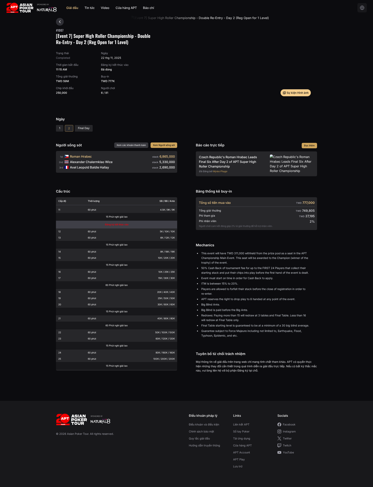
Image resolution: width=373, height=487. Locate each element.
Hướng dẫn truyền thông (204, 445)
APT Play (239, 459)
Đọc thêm (309, 145)
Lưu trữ (237, 466)
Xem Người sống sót (164, 145)
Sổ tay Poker (241, 431)
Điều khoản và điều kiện (204, 424)
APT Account (241, 452)
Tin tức (90, 8)
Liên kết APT (241, 424)
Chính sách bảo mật (201, 431)
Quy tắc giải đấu (199, 438)
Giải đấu (72, 8)
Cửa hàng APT (126, 8)
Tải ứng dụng (241, 438)
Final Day (84, 128)
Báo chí (148, 8)
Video (105, 8)
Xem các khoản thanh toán (131, 145)
